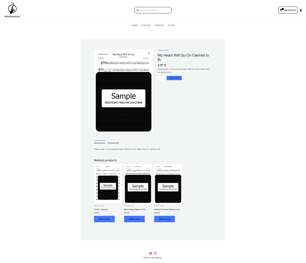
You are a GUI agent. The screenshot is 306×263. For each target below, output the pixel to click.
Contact (146, 25)
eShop (171, 25)
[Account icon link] (301, 10)
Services (159, 25)
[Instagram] (155, 253)
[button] (149, 53)
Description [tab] (99, 143)
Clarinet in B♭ (163, 50)
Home (134, 25)
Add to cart (174, 78)
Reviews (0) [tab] (113, 143)
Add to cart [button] (104, 219)
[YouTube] (150, 253)
